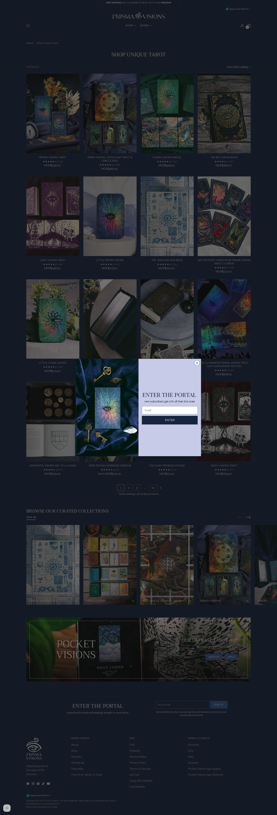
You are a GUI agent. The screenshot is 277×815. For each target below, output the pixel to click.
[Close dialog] (197, 363)
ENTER (170, 420)
